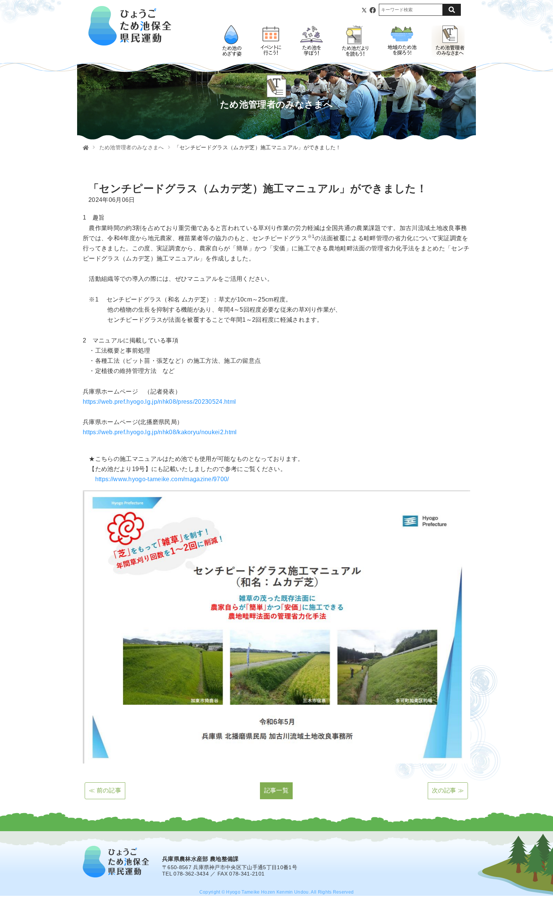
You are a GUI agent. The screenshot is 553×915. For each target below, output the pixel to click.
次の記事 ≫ (448, 790)
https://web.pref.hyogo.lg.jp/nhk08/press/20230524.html (159, 401)
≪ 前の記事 (105, 790)
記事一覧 (276, 790)
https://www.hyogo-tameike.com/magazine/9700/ (162, 479)
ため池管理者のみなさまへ (131, 147)
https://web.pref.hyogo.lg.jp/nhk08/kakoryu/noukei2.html (160, 432)
